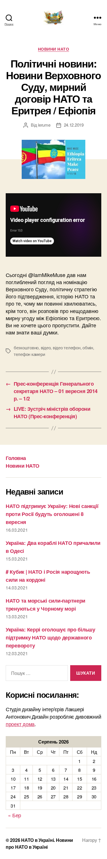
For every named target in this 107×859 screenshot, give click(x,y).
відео (46, 347)
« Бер (14, 815)
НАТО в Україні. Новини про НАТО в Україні (39, 843)
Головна (16, 458)
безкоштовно (26, 347)
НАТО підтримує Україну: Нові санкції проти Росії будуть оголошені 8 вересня (52, 514)
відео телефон (66, 347)
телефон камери (29, 354)
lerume (44, 125)
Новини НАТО (53, 49)
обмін (87, 347)
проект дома (20, 724)
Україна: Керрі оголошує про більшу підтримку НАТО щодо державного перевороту (50, 637)
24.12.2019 (74, 125)
